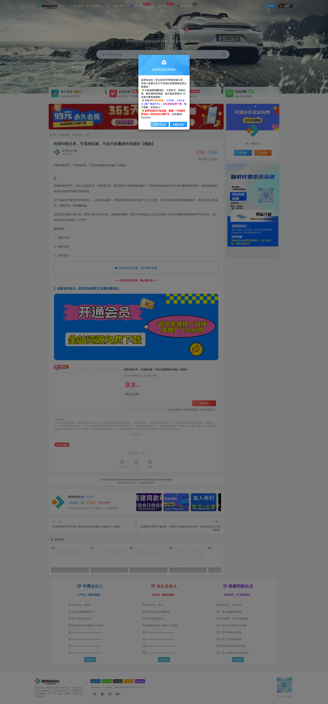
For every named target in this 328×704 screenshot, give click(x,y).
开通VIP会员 (159, 124)
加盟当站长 (178, 124)
